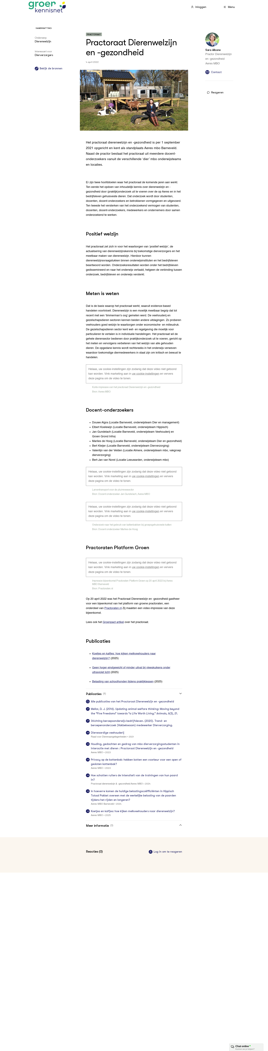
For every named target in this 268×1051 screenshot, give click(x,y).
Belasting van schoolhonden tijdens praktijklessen (123, 681)
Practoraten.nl (113, 608)
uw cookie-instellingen (145, 373)
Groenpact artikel (113, 622)
